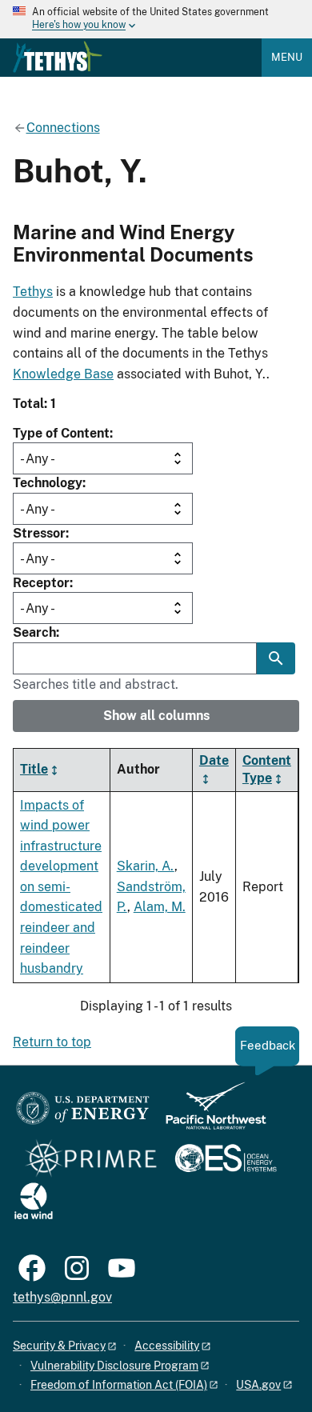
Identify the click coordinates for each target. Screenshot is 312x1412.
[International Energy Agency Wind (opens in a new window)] (33, 1202)
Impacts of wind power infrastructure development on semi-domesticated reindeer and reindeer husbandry (61, 887)
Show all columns (156, 715)
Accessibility (166, 1345)
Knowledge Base (63, 374)
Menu (286, 57)
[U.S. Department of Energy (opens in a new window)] (83, 1113)
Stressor (39, 533)
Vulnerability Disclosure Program (114, 1365)
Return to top (52, 1042)
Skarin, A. (145, 866)
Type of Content (61, 433)
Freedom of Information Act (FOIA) (118, 1384)
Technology (47, 482)
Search (34, 632)
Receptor (41, 582)
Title (34, 769)
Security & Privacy (59, 1345)
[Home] (57, 57)
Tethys (33, 291)
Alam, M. (160, 906)
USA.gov (258, 1384)
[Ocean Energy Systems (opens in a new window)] (227, 1159)
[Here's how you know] (156, 19)
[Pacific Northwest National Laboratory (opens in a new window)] (209, 1113)
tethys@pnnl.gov (62, 1297)
